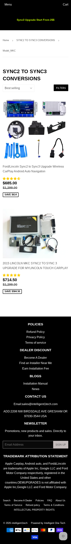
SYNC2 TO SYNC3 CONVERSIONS (35, 40)
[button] (12, 178)
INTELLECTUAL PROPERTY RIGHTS (34, 509)
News (35, 389)
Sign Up (61, 444)
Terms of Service (13, 505)
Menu (8, 4)
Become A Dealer (35, 357)
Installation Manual (35, 383)
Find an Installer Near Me (35, 363)
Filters (61, 87)
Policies (40, 500)
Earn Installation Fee (35, 368)
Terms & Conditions (54, 505)
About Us (60, 500)
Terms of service (35, 342)
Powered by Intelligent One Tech (48, 523)
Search (6, 500)
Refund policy (33, 505)
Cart (65, 4)
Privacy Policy (35, 337)
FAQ (49, 500)
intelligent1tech (19, 523)
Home (6, 40)
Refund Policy (35, 331)
